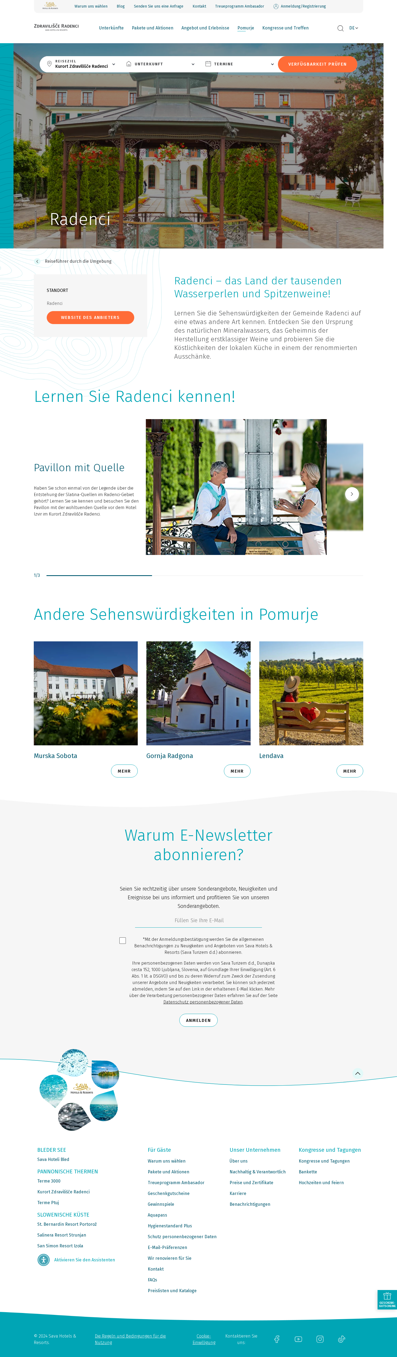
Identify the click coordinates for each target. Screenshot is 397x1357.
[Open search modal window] (340, 28)
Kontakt (199, 6)
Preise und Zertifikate (251, 1182)
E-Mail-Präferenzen (167, 1247)
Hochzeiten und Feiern (321, 1182)
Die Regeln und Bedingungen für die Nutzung (130, 1339)
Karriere (238, 1193)
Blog (121, 6)
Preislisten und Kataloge (172, 1290)
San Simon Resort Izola (60, 1245)
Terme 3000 (48, 1181)
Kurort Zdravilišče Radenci (63, 1191)
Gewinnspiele (161, 1204)
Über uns (239, 1161)
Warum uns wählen (91, 6)
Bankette (308, 1171)
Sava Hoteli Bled (53, 1159)
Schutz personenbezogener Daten (182, 1236)
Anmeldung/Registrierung (303, 6)
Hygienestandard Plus (170, 1225)
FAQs (152, 1279)
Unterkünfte (111, 28)
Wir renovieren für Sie (169, 1258)
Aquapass (157, 1215)
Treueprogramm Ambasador (239, 6)
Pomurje (245, 28)
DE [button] (352, 28)
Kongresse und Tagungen (324, 1161)
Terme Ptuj (48, 1202)
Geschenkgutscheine (169, 1193)
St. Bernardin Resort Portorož (67, 1224)
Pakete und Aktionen (152, 28)
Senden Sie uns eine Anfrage (158, 6)
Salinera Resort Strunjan (61, 1235)
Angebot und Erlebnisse (205, 28)
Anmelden (198, 1020)
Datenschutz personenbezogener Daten (203, 1002)
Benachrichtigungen (250, 1204)
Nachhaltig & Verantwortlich (258, 1171)
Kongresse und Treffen (285, 28)
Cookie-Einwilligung (204, 1339)
